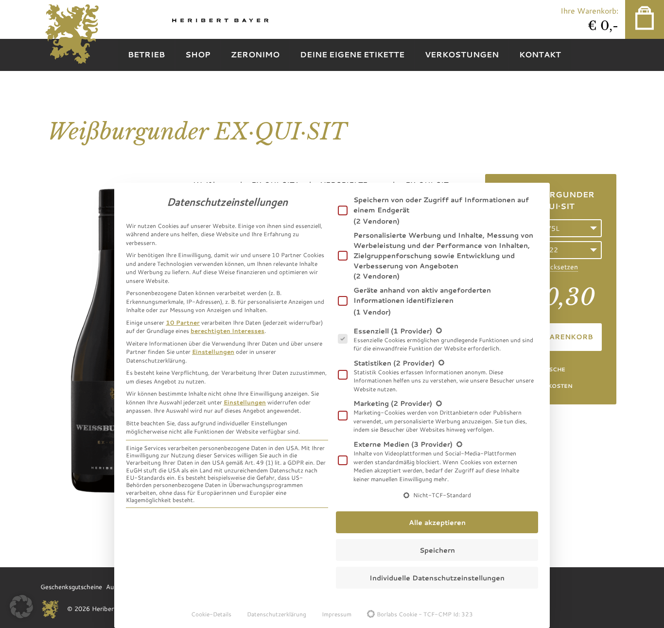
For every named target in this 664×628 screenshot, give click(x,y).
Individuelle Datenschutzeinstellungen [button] (437, 577)
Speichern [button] (437, 550)
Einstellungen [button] (213, 351)
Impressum (336, 614)
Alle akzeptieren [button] (437, 522)
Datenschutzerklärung (276, 614)
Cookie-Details (211, 614)
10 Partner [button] (183, 322)
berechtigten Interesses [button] (227, 330)
